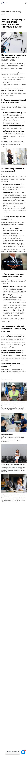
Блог (7, 11)
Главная (3, 11)
